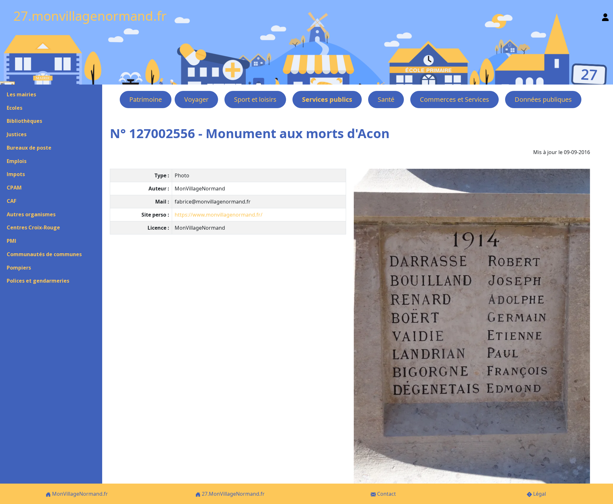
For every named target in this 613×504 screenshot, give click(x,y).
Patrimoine (145, 99)
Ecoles (14, 107)
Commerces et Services (454, 99)
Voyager (196, 99)
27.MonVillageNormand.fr (233, 493)
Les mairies (21, 94)
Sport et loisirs (255, 99)
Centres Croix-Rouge (33, 227)
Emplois (16, 161)
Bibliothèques (24, 120)
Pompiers (19, 267)
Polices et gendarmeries (38, 280)
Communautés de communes (44, 254)
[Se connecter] (605, 16)
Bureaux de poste (29, 147)
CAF (11, 200)
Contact (386, 493)
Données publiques (543, 99)
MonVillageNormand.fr (79, 493)
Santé (386, 99)
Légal (539, 493)
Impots (16, 174)
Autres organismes (31, 214)
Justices (16, 134)
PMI (11, 240)
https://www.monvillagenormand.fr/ (218, 214)
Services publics (327, 99)
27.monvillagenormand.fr (90, 16)
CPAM (14, 187)
